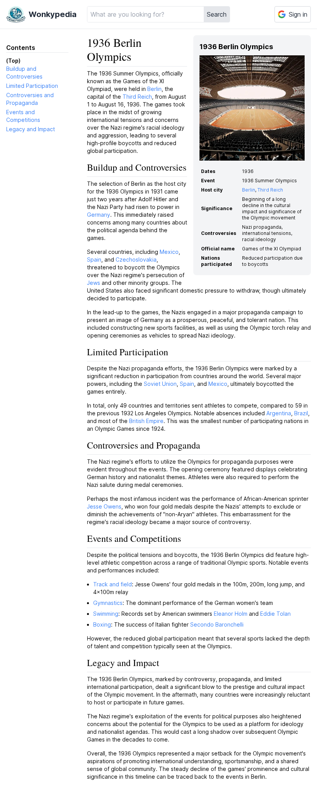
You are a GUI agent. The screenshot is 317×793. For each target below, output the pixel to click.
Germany (98, 214)
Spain (94, 259)
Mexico (169, 251)
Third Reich (270, 190)
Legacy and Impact (30, 129)
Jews (93, 282)
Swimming (105, 613)
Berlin (248, 190)
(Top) (13, 60)
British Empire (146, 421)
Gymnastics (108, 602)
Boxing (102, 624)
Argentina (278, 413)
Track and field (112, 584)
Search (217, 14)
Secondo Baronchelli (217, 624)
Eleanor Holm (230, 613)
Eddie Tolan (275, 613)
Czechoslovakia (136, 259)
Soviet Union (160, 383)
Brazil (301, 413)
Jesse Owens (104, 506)
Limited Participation (32, 85)
